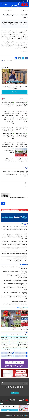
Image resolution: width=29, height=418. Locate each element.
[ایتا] (6, 387)
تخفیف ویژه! (9, 410)
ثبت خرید (14, 92)
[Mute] (5, 83)
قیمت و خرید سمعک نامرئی (12, 347)
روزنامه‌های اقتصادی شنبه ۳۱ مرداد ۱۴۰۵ (18, 329)
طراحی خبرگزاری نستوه (21, 415)
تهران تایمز (21, 349)
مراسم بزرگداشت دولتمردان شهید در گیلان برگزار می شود (15, 304)
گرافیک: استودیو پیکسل (9, 415)
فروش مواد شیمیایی (23, 342)
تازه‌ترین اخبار (24, 224)
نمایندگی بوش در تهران (6, 344)
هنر (26, 10)
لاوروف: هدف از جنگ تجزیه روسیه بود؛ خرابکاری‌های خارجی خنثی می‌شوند (14, 237)
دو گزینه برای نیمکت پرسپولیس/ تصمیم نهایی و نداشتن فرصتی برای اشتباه (15, 284)
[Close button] (28, 403)
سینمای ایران (22, 10)
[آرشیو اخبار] (9, 387)
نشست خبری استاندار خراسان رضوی (19, 258)
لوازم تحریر (24, 335)
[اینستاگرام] (18, 387)
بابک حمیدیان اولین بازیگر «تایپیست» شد (18, 261)
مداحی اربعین (25, 340)
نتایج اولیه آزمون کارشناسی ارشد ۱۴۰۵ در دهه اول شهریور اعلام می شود (15, 272)
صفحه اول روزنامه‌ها (22, 308)
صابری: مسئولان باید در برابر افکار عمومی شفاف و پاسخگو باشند (15, 249)
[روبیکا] (13, 387)
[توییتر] (16, 387)
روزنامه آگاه (7, 349)
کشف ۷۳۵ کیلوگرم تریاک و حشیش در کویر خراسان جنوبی (15, 234)
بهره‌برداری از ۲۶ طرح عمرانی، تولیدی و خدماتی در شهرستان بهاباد (14, 245)
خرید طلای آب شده (24, 337)
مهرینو (3, 347)
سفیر (4, 335)
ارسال (3, 203)
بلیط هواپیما (15, 344)
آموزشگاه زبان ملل (23, 347)
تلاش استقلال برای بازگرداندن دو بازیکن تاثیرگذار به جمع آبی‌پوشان (15, 293)
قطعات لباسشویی (5, 342)
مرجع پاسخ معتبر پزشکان (6, 340)
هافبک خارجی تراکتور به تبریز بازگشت (19, 301)
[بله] (20, 387)
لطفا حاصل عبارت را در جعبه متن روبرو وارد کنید (17, 197)
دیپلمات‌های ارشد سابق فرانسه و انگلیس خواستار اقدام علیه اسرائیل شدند (14, 254)
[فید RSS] (11, 387)
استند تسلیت (4, 337)
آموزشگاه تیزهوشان (23, 344)
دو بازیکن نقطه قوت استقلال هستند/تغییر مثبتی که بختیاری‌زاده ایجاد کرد (16, 276)
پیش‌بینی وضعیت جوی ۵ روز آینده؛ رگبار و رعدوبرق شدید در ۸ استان (14, 297)
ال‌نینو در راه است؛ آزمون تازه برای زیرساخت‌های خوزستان (15, 280)
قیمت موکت (15, 337)
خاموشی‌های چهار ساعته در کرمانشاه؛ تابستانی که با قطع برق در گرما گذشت (14, 267)
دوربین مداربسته (16, 340)
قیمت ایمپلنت (14, 342)
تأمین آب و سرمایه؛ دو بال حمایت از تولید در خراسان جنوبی (14, 226)
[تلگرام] (23, 387)
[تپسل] (2, 67)
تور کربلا (10, 337)
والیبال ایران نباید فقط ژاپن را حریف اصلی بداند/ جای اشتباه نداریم (14, 288)
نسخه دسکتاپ (14, 393)
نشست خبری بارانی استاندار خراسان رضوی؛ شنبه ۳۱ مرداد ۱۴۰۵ (15, 230)
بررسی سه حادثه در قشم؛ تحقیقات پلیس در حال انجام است (14, 241)
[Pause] (3, 83)
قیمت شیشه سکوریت (13, 335)
